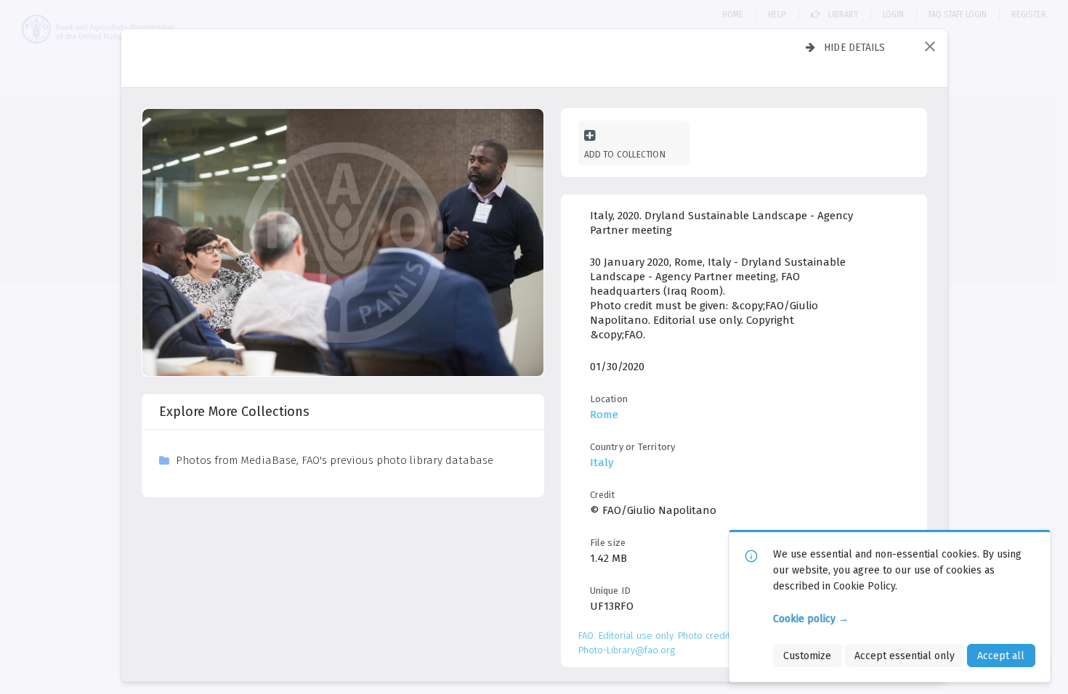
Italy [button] (601, 462)
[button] (930, 46)
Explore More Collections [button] (234, 412)
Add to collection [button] (625, 154)
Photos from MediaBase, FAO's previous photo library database (334, 460)
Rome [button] (604, 414)
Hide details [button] (855, 47)
